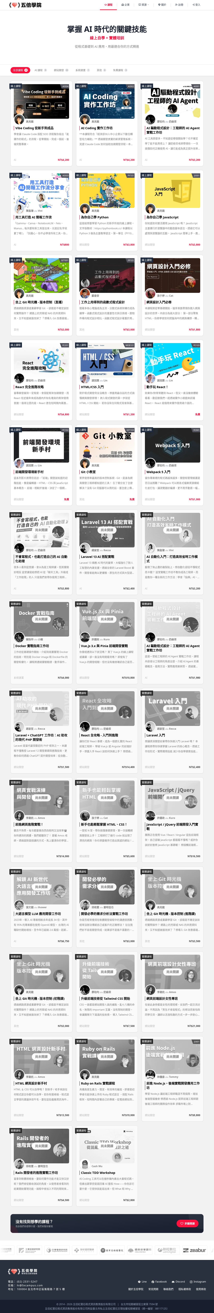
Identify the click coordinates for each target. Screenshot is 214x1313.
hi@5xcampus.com (30, 1285)
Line (144, 1281)
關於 (163, 4)
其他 (101, 70)
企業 (127, 4)
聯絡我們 (168, 1289)
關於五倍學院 (135, 1289)
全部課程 (20, 70)
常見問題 (153, 1289)
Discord (180, 1281)
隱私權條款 (184, 1289)
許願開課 (190, 1223)
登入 (197, 4)
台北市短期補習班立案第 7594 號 (139, 1304)
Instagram (199, 1281)
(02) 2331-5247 (27, 1281)
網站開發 (61, 70)
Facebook (161, 1281)
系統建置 (82, 70)
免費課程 (120, 70)
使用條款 (201, 1289)
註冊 (180, 4)
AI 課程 (40, 70)
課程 (109, 4)
